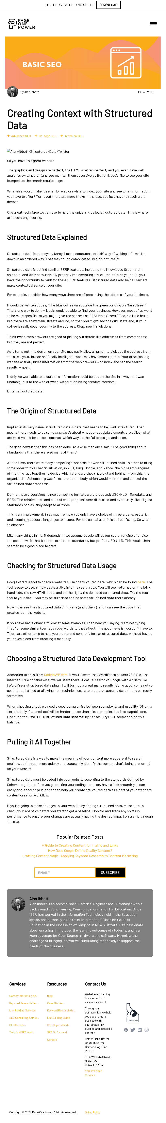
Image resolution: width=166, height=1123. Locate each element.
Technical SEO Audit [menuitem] (21, 1032)
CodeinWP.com (55, 674)
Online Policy (92, 1112)
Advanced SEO (21, 136)
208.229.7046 (93, 1071)
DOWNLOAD (108, 5)
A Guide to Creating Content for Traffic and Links (80, 845)
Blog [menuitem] (50, 995)
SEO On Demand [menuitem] (57, 1032)
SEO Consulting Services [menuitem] (24, 1017)
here (141, 582)
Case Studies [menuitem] (55, 1003)
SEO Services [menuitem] (17, 1025)
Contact (90, 1075)
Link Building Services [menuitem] (22, 1010)
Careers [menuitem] (52, 1039)
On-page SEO (47, 136)
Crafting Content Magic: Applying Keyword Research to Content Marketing (80, 855)
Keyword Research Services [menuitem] (26, 1003)
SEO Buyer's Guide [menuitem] (58, 1025)
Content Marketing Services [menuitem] (26, 995)
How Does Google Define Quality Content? (80, 850)
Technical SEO (74, 136)
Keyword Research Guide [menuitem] (62, 1010)
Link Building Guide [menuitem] (58, 1017)
